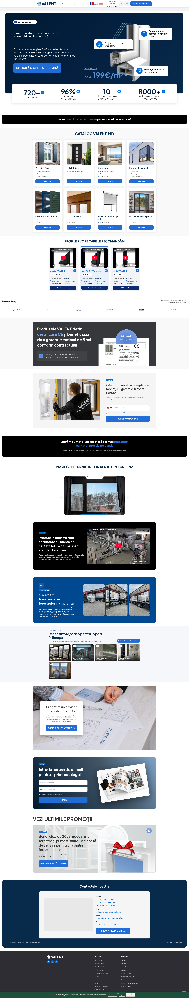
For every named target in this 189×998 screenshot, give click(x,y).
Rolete (72, 9)
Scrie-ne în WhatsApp (60, 728)
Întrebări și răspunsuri (127, 976)
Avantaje (72, 4)
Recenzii (123, 970)
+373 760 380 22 (113, 1)
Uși (56, 9)
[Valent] (55, 957)
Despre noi (123, 963)
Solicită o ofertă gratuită (37, 68)
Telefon (108, 404)
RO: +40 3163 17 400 (105, 905)
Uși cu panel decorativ (101, 973)
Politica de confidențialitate (174, 942)
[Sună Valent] (121, 3)
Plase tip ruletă (99, 967)
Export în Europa (104, 9)
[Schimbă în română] (92, 3)
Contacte (123, 960)
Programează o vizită (53, 863)
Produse (62, 4)
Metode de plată (125, 973)
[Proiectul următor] (128, 495)
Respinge (122, 995)
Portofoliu (123, 967)
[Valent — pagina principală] (46, 4)
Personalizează (112, 995)
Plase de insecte (99, 963)
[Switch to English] (96, 3)
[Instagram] (52, 961)
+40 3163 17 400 (113, 4)
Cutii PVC (94, 9)
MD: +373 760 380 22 (105, 899)
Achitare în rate (117, 9)
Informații (138, 9)
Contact (83, 4)
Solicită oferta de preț (63, 287)
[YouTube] (56, 961)
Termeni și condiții (126, 986)
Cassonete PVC (99, 989)
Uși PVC (97, 976)
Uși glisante (64, 9)
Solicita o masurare (128, 419)
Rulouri (96, 983)
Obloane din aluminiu (101, 986)
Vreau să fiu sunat (141, 4)
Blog (121, 980)
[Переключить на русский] (101, 3)
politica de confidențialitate (123, 412)
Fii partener (129, 9)
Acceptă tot (130, 995)
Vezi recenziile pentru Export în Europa (128, 640)
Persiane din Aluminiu (83, 9)
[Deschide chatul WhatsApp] (126, 3)
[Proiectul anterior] (61, 495)
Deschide (47, 181)
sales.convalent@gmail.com (109, 912)
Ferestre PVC (98, 960)
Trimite (63, 799)
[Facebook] (48, 961)
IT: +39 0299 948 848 (105, 902)
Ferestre (49, 9)
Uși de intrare (98, 970)
